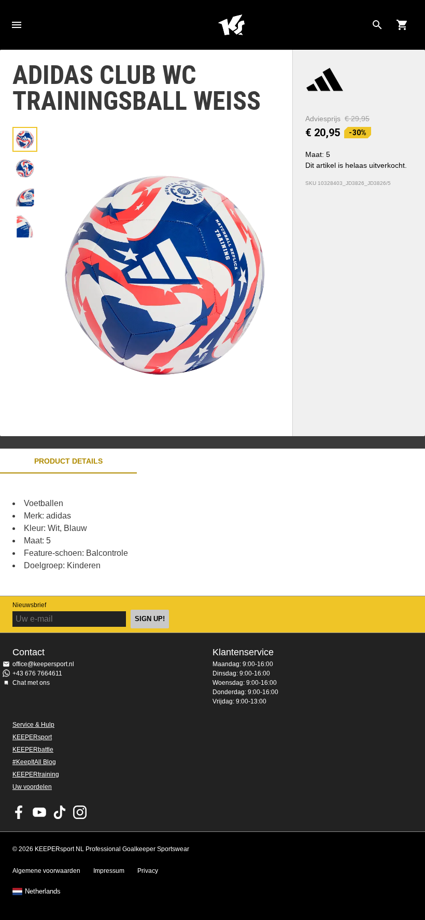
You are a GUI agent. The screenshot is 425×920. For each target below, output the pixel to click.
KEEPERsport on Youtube (39, 812)
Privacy (147, 870)
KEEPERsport (32, 737)
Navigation (16, 24)
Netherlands (43, 891)
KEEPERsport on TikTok (59, 812)
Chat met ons (31, 682)
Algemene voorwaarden (46, 870)
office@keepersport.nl (43, 664)
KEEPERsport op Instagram (80, 812)
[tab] (24, 139)
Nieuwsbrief (29, 605)
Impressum (108, 870)
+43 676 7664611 (37, 673)
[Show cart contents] (402, 25)
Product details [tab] (68, 461)
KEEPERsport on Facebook (19, 812)
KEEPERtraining (35, 774)
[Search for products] (377, 25)
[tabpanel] (181, 534)
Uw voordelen (32, 786)
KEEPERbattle (32, 749)
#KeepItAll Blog (34, 762)
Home (231, 25)
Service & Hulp (33, 724)
